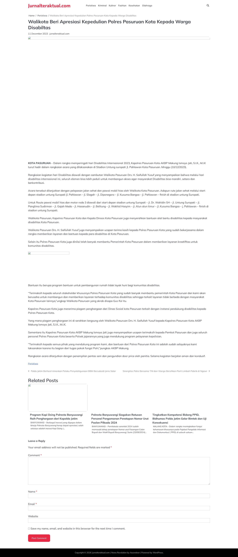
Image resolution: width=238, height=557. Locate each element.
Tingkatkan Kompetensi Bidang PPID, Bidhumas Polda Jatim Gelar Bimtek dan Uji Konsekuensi (179, 418)
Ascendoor (135, 552)
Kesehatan (134, 5)
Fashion (122, 5)
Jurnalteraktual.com (49, 5)
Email (32, 504)
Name (32, 491)
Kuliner (112, 5)
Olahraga (147, 5)
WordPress (158, 552)
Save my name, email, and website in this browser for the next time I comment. (78, 528)
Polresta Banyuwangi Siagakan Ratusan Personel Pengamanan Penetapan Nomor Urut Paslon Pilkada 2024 (119, 418)
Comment (35, 455)
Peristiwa (91, 5)
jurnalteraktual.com (59, 33)
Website (33, 516)
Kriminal (102, 5)
